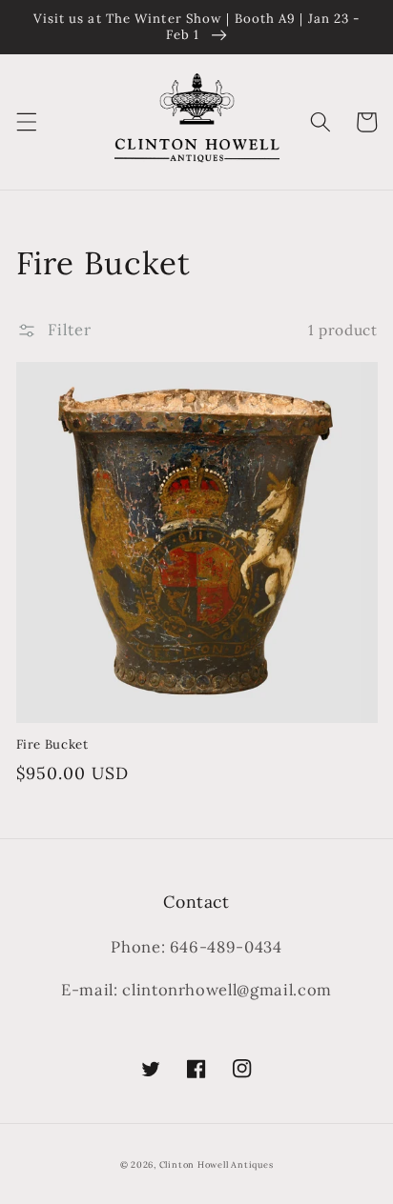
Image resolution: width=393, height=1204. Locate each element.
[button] (26, 122)
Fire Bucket (52, 744)
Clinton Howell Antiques (216, 1165)
